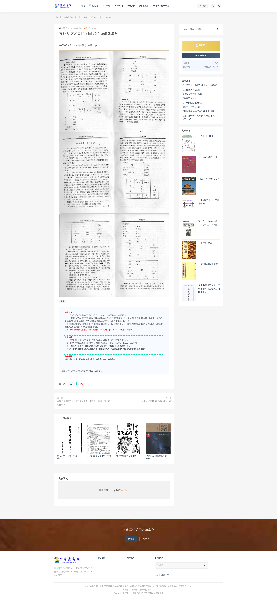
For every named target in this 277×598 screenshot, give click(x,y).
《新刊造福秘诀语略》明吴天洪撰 (198, 111)
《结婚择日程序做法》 (209, 264)
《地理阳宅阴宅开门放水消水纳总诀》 (200, 85)
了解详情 (145, 539)
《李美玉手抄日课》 (191, 107)
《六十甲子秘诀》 (207, 136)
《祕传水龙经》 (205, 243)
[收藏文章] (71, 384)
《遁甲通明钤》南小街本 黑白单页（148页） (198, 117)
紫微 (62, 301)
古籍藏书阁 (68, 17)
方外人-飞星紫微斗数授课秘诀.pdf (156, 401)
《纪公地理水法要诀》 (209, 179)
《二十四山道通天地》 (192, 103)
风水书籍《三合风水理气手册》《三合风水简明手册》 (209, 288)
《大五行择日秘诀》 (191, 90)
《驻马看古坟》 (189, 98)
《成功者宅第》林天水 (209, 157)
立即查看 (131, 539)
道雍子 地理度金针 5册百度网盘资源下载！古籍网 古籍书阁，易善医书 (84, 403)
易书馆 (77, 17)
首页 (83, 6)
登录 (124, 490)
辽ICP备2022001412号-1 (152, 593)
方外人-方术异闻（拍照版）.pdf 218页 (87, 371)
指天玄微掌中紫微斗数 (126, 456)
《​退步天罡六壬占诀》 (192, 94)
